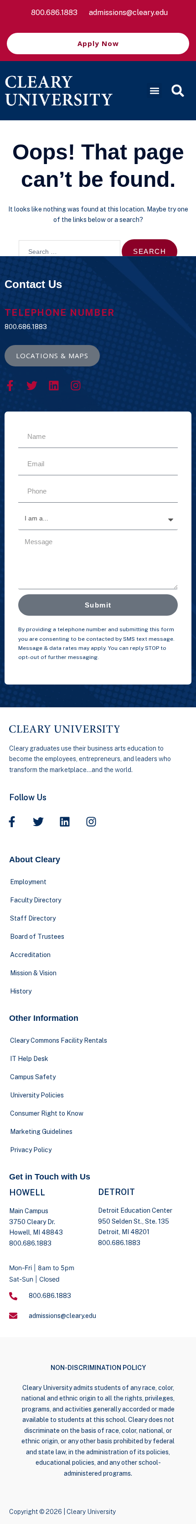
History (20, 991)
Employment (28, 882)
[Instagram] (75, 385)
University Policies (37, 1095)
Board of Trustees (37, 936)
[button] (154, 90)
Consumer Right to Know (46, 1113)
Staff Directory (33, 918)
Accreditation (30, 954)
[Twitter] (31, 385)
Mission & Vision (33, 973)
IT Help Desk (29, 1058)
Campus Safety (33, 1077)
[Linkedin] (53, 385)
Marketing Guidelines (41, 1131)
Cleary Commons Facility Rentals (58, 1040)
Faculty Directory (35, 900)
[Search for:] (69, 251)
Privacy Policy (31, 1149)
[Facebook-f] (10, 385)
